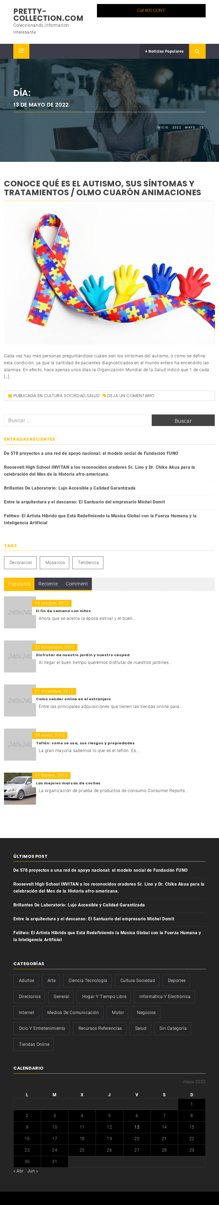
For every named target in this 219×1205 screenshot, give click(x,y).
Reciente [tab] (48, 583)
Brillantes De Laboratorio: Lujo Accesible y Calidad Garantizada (70, 488)
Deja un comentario (131, 396)
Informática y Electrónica (165, 996)
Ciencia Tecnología (88, 980)
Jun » (32, 1170)
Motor (118, 1012)
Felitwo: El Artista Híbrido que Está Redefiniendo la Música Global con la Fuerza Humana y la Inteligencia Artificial (100, 519)
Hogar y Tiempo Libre (104, 996)
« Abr (18, 1170)
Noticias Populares (166, 51)
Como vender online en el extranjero (73, 699)
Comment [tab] (77, 583)
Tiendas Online (34, 1044)
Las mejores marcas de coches (68, 783)
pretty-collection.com (48, 15)
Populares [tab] (19, 583)
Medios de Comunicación (73, 1012)
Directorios (30, 996)
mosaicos (55, 562)
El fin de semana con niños (63, 610)
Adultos (26, 980)
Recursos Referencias (100, 1028)
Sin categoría (173, 1028)
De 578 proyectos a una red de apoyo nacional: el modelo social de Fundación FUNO (91, 453)
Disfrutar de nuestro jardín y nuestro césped (83, 655)
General (61, 996)
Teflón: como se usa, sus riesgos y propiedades (85, 743)
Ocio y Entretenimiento (42, 1028)
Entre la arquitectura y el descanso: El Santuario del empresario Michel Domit (84, 501)
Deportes (177, 980)
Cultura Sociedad (65, 396)
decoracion (21, 562)
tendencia (88, 562)
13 (136, 1127)
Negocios (146, 1012)
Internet (26, 1012)
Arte (52, 980)
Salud (93, 396)
